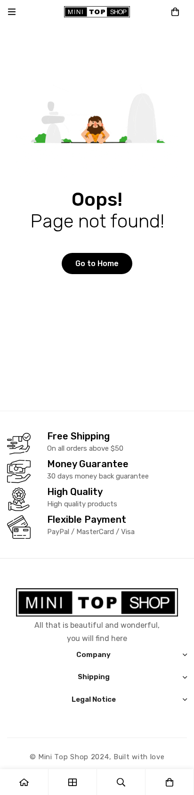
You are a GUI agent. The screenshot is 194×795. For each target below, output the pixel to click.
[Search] (121, 782)
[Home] (24, 782)
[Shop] (72, 782)
